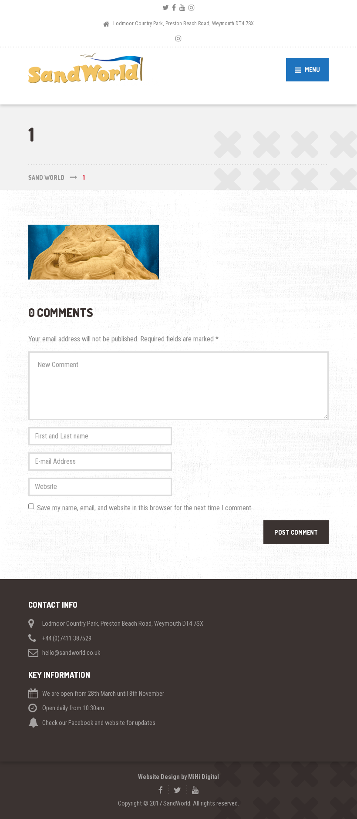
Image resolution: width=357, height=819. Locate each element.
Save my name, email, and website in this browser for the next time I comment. (145, 508)
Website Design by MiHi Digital (178, 776)
